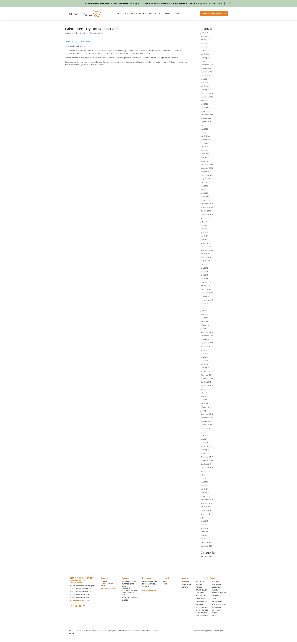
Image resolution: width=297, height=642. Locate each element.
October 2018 (206, 254)
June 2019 (204, 225)
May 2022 (204, 129)
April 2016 (204, 361)
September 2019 (207, 214)
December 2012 (207, 500)
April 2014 (204, 443)
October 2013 (206, 464)
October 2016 (206, 339)
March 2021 (205, 154)
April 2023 (204, 104)
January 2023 (205, 111)
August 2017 (205, 303)
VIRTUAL (185, 587)
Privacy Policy (109, 631)
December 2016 (207, 332)
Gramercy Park (202, 616)
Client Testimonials (108, 589)
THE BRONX (200, 587)
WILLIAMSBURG (217, 601)
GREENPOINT (216, 596)
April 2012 (204, 528)
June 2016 (204, 353)
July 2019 (204, 221)
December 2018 (207, 246)
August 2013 (205, 471)
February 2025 (206, 57)
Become (129, 597)
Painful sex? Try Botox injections (77, 42)
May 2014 (204, 439)
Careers (125, 600)
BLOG (177, 14)
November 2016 (207, 336)
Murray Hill (216, 607)
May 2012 (204, 524)
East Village (216, 610)
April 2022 (204, 132)
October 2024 (206, 68)
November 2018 (207, 250)
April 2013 (204, 485)
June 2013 (204, 478)
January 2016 (205, 371)
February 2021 (206, 157)
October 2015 (206, 382)
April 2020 (204, 193)
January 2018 (205, 286)
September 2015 (207, 385)
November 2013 (207, 460)
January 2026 (205, 40)
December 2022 (207, 115)
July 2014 (204, 432)
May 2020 (204, 189)
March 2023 (205, 107)
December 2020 (207, 164)
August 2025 (205, 43)
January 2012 (205, 539)
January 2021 (205, 161)
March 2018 (205, 278)
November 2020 (207, 168)
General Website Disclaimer (122, 631)
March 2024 (205, 86)
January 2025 (205, 61)
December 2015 (207, 375)
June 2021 (204, 143)
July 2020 (204, 182)
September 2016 (207, 343)
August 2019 (205, 218)
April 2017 (204, 318)
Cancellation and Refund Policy (142, 631)
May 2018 (204, 271)
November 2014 (207, 418)
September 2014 (207, 425)
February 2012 (206, 535)
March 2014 (205, 446)
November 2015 (207, 378)
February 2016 (206, 368)
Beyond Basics (72, 33)
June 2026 (204, 32)
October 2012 (206, 507)
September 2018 (207, 257)
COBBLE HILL (216, 587)
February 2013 (206, 492)
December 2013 (207, 457)
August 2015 (205, 389)
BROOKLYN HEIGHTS (219, 604)
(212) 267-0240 (84, 594)
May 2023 (204, 100)
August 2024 (205, 75)
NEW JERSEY (200, 593)
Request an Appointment (213, 13)
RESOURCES (154, 14)
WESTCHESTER (201, 596)
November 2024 (207, 65)
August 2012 (205, 514)
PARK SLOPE (216, 590)
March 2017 (205, 321)
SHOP (167, 14)
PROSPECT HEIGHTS (219, 593)
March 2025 (205, 54)
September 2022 (207, 122)
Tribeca (215, 613)
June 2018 (204, 268)
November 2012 (207, 503)
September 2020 (207, 175)
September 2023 (207, 97)
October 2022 (206, 118)
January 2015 (205, 410)
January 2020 (205, 200)
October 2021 (206, 139)
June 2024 (204, 79)
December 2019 (207, 204)
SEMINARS (146, 587)
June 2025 (204, 50)
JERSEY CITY (200, 604)
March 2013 (205, 489)
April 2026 (204, 36)
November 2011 (207, 546)
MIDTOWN (185, 581)
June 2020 (204, 186)
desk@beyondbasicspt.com (81, 600)
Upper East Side (202, 607)
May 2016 (204, 357)
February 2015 (206, 407)
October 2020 (206, 172)
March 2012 (205, 532)
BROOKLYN (200, 581)
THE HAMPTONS (201, 601)
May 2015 (204, 396)
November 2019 (207, 207)
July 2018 (204, 264)
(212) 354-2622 (84, 588)
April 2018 (204, 275)
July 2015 (204, 393)
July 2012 (204, 517)
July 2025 (204, 47)
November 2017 (207, 293)
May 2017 (204, 314)
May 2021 (204, 147)
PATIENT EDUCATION (149, 581)
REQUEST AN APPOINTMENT (82, 578)
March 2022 (205, 136)
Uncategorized (97, 33)
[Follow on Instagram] (76, 606)
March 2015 (205, 403)
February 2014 (206, 450)
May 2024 (204, 82)
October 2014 (206, 421)
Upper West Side (202, 610)
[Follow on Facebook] (80, 606)
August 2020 (205, 179)
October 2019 (206, 211)
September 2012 (207, 510)
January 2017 (205, 328)
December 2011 (207, 542)
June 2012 (204, 521)
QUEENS (199, 584)
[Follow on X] (71, 606)
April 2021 (204, 150)
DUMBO (214, 598)
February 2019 (206, 239)
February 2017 (206, 325)
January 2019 (205, 243)
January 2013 (205, 496)
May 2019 (204, 229)
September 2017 (207, 300)
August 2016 (205, 346)
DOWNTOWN (186, 584)
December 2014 (207, 414)
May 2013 (204, 482)
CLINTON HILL (216, 584)
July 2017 (204, 307)
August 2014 (205, 428)
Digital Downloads (149, 590)
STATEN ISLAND (201, 590)
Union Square (201, 613)
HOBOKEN (215, 581)
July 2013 (204, 475)
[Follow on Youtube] (84, 606)
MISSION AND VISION (129, 581)
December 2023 (207, 93)
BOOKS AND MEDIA (149, 584)
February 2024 (206, 90)
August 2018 (205, 261)
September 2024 (207, 72)
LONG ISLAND (200, 598)
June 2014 (204, 435)
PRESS (165, 584)
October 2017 (206, 296)
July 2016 (204, 350)
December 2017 (207, 289)
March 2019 (205, 236)
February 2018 (206, 282)
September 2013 (207, 467)
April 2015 (204, 400)
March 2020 (205, 197)
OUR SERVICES (137, 14)
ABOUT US (121, 14)
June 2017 (204, 311)
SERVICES (104, 581)
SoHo (214, 616)
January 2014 (205, 453)
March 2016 (205, 364)
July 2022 (204, 125)
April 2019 (204, 232)
